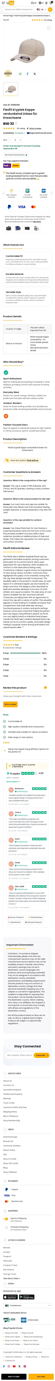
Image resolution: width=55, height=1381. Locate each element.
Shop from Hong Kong (33, 1336)
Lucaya (6, 1252)
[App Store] (11, 1298)
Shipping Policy (10, 1111)
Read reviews (12, 781)
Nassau (6, 1247)
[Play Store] (26, 1298)
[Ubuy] (10, 3)
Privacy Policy (31, 1357)
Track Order (9, 1103)
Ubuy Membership (11, 1120)
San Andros (8, 1269)
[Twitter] (21, 1366)
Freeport (7, 1256)
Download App (10, 1137)
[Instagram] (10, 1366)
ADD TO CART (14, 1377)
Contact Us (8, 1085)
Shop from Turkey (12, 1344)
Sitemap (7, 1098)
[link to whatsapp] (20, 74)
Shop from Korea (12, 1340)
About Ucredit (9, 1159)
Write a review (10, 704)
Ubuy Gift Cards (10, 1163)
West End (7, 1261)
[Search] (50, 9)
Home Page (8, 15)
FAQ (5, 1154)
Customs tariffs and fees (15, 1107)
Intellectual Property (12, 1094)
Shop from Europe (31, 1344)
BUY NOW (41, 1377)
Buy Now (37, 221)
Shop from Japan (12, 1336)
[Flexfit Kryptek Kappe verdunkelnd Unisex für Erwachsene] (27, 51)
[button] (34, 3)
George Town (9, 1274)
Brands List (8, 1141)
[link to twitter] (35, 74)
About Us (7, 1081)
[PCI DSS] (9, 1320)
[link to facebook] (27, 74)
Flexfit (6, 20)
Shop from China (30, 1340)
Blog (5, 1167)
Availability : (9, 133)
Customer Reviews (11, 1145)
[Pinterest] (26, 1366)
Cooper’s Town (10, 1265)
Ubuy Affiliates (10, 1172)
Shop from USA (11, 1333)
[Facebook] (5, 1366)
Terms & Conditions (13, 1357)
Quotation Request (12, 1089)
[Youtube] (15, 1366)
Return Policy (9, 1150)
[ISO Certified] (28, 1320)
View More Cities (11, 1278)
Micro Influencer (10, 1116)
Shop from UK (27, 1333)
